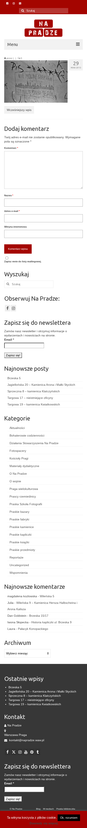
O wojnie (15, 481)
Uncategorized (19, 565)
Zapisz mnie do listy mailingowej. (22, 261)
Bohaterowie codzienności (27, 435)
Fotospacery (18, 450)
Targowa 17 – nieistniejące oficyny (30, 397)
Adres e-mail (12, 211)
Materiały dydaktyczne (24, 466)
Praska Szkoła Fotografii (26, 504)
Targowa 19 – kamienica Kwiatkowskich (33, 404)
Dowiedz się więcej (44, 823)
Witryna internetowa (15, 226)
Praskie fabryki (19, 519)
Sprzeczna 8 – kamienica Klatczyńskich (33, 391)
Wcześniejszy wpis (19, 110)
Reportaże (16, 557)
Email (9, 339)
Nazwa (8, 195)
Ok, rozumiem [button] (68, 817)
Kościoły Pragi (19, 458)
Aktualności (17, 428)
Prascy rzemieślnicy (23, 496)
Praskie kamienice (22, 527)
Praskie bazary (19, 511)
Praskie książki (19, 542)
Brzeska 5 (14, 378)
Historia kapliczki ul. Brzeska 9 (51, 622)
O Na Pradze (18, 473)
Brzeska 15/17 (38, 615)
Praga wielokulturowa (24, 489)
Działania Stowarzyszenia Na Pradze (34, 443)
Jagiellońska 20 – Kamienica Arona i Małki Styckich (41, 384)
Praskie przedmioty (22, 550)
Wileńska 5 (47, 596)
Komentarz (11, 148)
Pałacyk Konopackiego (33, 628)
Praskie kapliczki (20, 534)
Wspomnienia (19, 572)
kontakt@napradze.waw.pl (26, 740)
